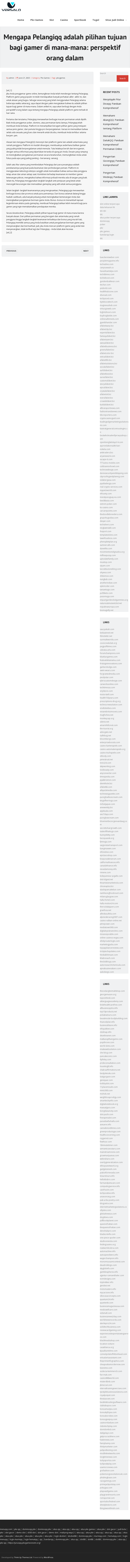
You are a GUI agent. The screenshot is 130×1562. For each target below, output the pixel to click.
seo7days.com (106, 814)
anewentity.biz (106, 807)
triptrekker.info (106, 1282)
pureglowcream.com (109, 817)
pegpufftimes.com (108, 646)
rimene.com (105, 872)
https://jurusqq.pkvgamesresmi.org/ (24, 1543)
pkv (101, 228)
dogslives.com (106, 1217)
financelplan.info (107, 1022)
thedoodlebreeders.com (111, 514)
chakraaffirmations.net (110, 1069)
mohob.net (105, 1093)
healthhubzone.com (109, 291)
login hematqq (31, 1539)
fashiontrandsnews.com (110, 411)
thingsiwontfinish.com (109, 1508)
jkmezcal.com (106, 1385)
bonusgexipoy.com (108, 1419)
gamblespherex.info (109, 1272)
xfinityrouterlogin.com (110, 941)
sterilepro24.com (107, 1323)
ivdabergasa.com (108, 480)
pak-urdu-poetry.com (109, 1200)
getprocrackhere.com (109, 1436)
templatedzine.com (108, 535)
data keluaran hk (107, 207)
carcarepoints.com (108, 510)
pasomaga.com (107, 596)
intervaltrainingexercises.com (113, 1388)
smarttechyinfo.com (109, 1100)
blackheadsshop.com (109, 1340)
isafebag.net (105, 735)
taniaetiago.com (107, 589)
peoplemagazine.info (109, 260)
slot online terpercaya (110, 204)
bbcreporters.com (108, 415)
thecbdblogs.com (108, 961)
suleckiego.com (107, 972)
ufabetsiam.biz (106, 339)
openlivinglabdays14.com (111, 442)
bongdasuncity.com (109, 1111)
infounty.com (106, 493)
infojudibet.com (107, 1028)
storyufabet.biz (107, 384)
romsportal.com (107, 1498)
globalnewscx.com (108, 1213)
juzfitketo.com (106, 593)
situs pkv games (88, 1529)
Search (103, 73)
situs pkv (101, 1529)
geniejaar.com (106, 1080)
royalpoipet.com (107, 1395)
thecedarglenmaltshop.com (112, 991)
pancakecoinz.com (108, 1056)
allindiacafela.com (108, 913)
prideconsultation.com (110, 1063)
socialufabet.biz (107, 367)
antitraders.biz (106, 452)
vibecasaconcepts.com (110, 1296)
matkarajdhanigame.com (111, 1039)
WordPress (48, 1557)
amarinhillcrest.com (109, 725)
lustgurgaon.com (107, 1076)
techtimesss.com (107, 687)
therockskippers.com (109, 906)
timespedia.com (107, 776)
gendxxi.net (105, 1285)
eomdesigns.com (107, 1278)
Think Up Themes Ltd (23, 1557)
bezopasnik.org (107, 838)
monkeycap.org (107, 718)
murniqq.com (100, 1536)
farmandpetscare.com (110, 1183)
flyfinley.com (105, 1059)
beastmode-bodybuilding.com (113, 1018)
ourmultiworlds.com (109, 639)
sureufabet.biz (106, 377)
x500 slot (32, 1532)
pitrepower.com (107, 924)
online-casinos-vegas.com (111, 937)
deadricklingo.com (108, 1265)
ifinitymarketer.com (108, 1446)
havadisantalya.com (109, 271)
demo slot (21, 1532)
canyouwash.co (107, 267)
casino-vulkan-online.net (111, 920)
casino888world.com (109, 1378)
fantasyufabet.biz (107, 336)
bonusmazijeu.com (108, 1409)
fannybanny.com (107, 1443)
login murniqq (16, 1539)
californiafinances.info (110, 862)
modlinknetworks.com (110, 1453)
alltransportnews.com (110, 408)
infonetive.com (106, 852)
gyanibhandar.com (108, 322)
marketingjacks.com (109, 944)
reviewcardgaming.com (110, 1330)
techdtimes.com (107, 274)
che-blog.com (106, 1052)
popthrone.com (107, 1042)
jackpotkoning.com (108, 1450)
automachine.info (108, 1251)
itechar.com (105, 284)
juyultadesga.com (108, 483)
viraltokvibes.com (108, 708)
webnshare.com (107, 1158)
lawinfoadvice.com (108, 538)
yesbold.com (106, 288)
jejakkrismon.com (108, 780)
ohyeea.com (105, 572)
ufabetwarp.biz (107, 325)
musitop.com (106, 562)
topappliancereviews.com (111, 947)
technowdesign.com (109, 469)
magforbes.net (106, 715)
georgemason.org (108, 994)
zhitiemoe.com (106, 576)
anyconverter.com (108, 773)
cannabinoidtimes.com (110, 1128)
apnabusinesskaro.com (110, 968)
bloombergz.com (108, 739)
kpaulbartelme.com (108, 1350)
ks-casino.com (106, 507)
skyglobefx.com (107, 1268)
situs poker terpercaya (110, 217)
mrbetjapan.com (107, 804)
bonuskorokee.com (108, 1415)
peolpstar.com (106, 677)
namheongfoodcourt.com (111, 893)
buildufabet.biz (107, 404)
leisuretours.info (107, 1176)
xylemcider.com (107, 586)
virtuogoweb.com (108, 308)
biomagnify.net (106, 610)
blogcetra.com (106, 1203)
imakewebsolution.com (110, 1049)
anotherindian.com (108, 582)
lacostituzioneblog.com (110, 569)
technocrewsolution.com (111, 704)
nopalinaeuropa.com (109, 606)
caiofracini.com (107, 1189)
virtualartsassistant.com (110, 1357)
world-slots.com (107, 1046)
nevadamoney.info (108, 869)
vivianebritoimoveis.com (111, 711)
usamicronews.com (108, 1467)
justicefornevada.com (109, 1172)
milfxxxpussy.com (108, 555)
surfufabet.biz (106, 370)
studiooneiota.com (108, 1241)
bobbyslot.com (107, 1083)
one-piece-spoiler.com (110, 1237)
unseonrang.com (107, 1196)
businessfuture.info (108, 1025)
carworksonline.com (109, 684)
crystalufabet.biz (107, 391)
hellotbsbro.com (107, 1179)
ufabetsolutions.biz (108, 363)
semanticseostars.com (110, 1148)
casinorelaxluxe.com (109, 1422)
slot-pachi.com (106, 1114)
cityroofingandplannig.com (112, 476)
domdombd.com (107, 1429)
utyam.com (105, 565)
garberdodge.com (108, 667)
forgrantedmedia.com (110, 673)
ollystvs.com (105, 1210)
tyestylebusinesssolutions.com (113, 1392)
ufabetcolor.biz (107, 353)
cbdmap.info (105, 1032)
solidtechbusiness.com (110, 1326)
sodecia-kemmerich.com (111, 1371)
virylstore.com (106, 691)
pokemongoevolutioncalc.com (113, 1474)
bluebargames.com (108, 656)
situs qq (56, 1529)
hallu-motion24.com (109, 903)
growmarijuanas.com (109, 1155)
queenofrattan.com (108, 1224)
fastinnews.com (107, 1439)
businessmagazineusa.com (112, 1306)
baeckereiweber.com (109, 257)
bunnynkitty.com (107, 835)
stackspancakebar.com (110, 889)
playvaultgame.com (108, 1491)
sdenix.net (104, 721)
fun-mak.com (106, 1374)
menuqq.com (6, 1529)
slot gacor (111, 1529)
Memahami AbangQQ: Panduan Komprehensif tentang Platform (113, 122)
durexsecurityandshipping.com (114, 473)
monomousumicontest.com (112, 1261)
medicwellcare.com (108, 1309)
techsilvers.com (107, 524)
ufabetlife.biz (106, 360)
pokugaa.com (106, 1487)
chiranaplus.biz (107, 886)
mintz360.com (106, 1090)
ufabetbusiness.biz (108, 346)
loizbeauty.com (107, 769)
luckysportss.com (108, 1460)
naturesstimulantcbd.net (111, 603)
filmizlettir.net (106, 636)
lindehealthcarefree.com (111, 1004)
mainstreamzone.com (110, 1152)
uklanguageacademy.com (111, 1001)
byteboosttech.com (108, 301)
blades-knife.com (107, 1234)
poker (102, 224)
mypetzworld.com (108, 490)
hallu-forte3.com (107, 900)
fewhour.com (106, 1141)
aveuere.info (105, 1124)
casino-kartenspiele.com (111, 745)
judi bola (122, 1529)
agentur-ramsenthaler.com (112, 1275)
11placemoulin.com (109, 1087)
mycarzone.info (107, 1292)
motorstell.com (107, 694)
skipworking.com (107, 766)
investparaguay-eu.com (110, 497)
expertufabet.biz (107, 332)
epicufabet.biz (106, 387)
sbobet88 (72, 1536)
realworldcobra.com (109, 1248)
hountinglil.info (106, 1066)
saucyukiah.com (107, 629)
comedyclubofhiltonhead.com (113, 1354)
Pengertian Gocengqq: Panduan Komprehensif (114, 161)
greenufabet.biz (107, 349)
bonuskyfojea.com (108, 1412)
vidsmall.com (106, 1313)
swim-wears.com (107, 670)
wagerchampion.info (109, 1258)
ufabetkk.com (106, 787)
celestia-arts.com (107, 650)
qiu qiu (103, 210)
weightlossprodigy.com (110, 1097)
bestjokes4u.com (107, 1073)
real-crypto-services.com (111, 486)
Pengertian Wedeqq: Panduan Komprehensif (113, 177)
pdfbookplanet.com (109, 1220)
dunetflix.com (106, 548)
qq (101, 214)
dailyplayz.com (106, 1433)
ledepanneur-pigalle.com (111, 876)
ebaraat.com (105, 295)
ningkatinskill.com (108, 528)
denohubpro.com (108, 1230)
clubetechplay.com (108, 1426)
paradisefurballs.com (109, 1121)
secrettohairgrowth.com (111, 828)
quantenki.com (106, 1302)
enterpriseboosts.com (110, 742)
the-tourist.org (106, 728)
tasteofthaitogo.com (109, 831)
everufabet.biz (106, 397)
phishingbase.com (108, 1477)
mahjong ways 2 (67, 1532)
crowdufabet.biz (107, 401)
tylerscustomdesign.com (111, 680)
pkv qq (17, 1529)
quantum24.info (107, 1299)
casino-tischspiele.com (110, 752)
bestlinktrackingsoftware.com (113, 1402)
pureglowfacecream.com (111, 797)
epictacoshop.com (108, 855)
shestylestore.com (108, 1504)
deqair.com (105, 521)
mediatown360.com (109, 927)
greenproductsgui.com (110, 1131)
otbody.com (105, 756)
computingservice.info (110, 1186)
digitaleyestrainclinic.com (111, 930)
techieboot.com (107, 278)
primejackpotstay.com (110, 1484)
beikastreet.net (106, 632)
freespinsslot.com (108, 1117)
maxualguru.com (107, 1107)
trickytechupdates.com (110, 951)
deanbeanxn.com (108, 1035)
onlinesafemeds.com (109, 319)
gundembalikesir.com (109, 281)
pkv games (60, 78)
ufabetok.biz (105, 394)
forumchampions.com (110, 653)
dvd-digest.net (106, 879)
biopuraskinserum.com (110, 858)
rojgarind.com (106, 1138)
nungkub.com (106, 579)
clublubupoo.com (108, 1405)
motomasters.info (108, 1289)
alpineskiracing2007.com (111, 917)
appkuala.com (106, 811)
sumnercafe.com (107, 545)
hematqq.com (114, 1536)
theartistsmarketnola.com (111, 882)
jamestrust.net (106, 759)
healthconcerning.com (110, 1135)
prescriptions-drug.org (110, 701)
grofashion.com (107, 1470)
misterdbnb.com (107, 1381)
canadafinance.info (108, 865)
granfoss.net (105, 910)
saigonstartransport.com (111, 845)
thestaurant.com (107, 1398)
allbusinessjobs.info (109, 1008)
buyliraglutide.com (108, 315)
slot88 (83, 1539)
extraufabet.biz (107, 356)
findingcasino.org (108, 1244)
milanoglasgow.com (109, 896)
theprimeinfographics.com (112, 1361)
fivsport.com (105, 531)
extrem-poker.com (108, 504)
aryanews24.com (107, 456)
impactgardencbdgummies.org (114, 600)
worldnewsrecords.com (110, 1319)
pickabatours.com (108, 1015)
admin (11, 78)
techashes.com (106, 264)
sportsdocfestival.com (110, 1501)
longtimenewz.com (108, 1457)
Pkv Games (45, 78)
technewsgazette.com (109, 793)
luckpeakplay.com (108, 1463)
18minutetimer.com (108, 1145)
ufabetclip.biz (106, 329)
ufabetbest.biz (106, 373)
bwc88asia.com (107, 500)
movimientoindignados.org (112, 551)
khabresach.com (107, 958)
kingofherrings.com (108, 800)
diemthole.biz (106, 783)
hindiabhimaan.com (109, 954)
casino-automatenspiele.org (112, 749)
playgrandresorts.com (110, 1494)
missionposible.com (109, 934)
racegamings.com (108, 1481)
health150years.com (109, 697)
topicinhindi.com (107, 998)
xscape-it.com (106, 459)
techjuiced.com (107, 298)
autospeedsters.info (109, 1254)
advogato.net (106, 732)
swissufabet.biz (107, 343)
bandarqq (48, 1539)
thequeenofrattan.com (110, 1227)
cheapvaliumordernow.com (112, 1364)
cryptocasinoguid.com (110, 418)
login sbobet (60, 1536)
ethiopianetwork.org (109, 1165)
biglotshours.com (108, 312)
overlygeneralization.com (111, 1162)
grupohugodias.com (109, 517)
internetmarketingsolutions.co (113, 1207)
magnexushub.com (108, 305)
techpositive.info (107, 1193)
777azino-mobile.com (110, 462)
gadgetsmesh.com (108, 1169)
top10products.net (108, 1011)
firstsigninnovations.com (111, 663)
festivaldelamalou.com (110, 660)
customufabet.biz (108, 380)
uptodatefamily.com (109, 558)
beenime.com (106, 1368)
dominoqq (105, 221)
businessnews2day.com (110, 1316)
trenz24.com (105, 762)
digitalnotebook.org (109, 1104)
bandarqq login (107, 234)
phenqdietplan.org (108, 541)
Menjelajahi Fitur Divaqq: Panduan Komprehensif (112, 103)
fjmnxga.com (105, 841)
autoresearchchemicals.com (112, 965)
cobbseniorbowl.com (109, 466)
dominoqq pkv (29, 1529)
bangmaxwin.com (108, 848)
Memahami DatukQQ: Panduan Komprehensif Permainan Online (113, 142)
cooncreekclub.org (108, 643)
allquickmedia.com (108, 790)
